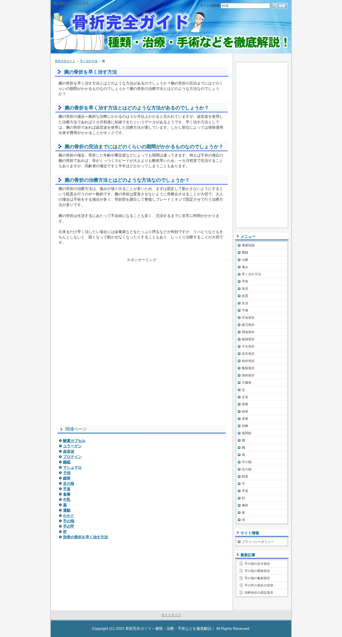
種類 (245, 252)
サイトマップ (171, 615)
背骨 (245, 419)
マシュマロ (72, 467)
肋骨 (245, 411)
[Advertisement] (141, 300)
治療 (245, 260)
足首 (245, 397)
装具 (245, 289)
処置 (245, 296)
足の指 (68, 483)
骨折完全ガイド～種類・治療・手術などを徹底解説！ (170, 628)
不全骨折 (248, 346)
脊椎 (245, 404)
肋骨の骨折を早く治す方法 (85, 537)
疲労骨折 (248, 325)
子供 (67, 473)
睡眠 (67, 462)
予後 (245, 310)
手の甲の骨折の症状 (258, 585)
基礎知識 (248, 245)
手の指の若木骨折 (257, 564)
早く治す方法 (89, 61)
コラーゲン (72, 446)
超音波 (68, 451)
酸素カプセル (74, 440)
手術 (245, 281)
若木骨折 (248, 354)
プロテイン (72, 457)
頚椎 (245, 426)
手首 (67, 489)
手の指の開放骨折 (257, 571)
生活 (245, 303)
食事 (67, 494)
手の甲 (68, 526)
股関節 (246, 433)
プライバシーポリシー (258, 542)
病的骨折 (248, 375)
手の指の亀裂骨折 (257, 578)
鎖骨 (67, 478)
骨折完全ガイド (65, 61)
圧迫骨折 (248, 317)
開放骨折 (248, 332)
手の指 (68, 521)
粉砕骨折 (248, 361)
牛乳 (67, 499)
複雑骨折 (248, 339)
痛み (245, 267)
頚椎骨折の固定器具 (258, 592)
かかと (68, 515)
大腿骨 (246, 382)
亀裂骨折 (248, 368)
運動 (67, 510)
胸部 (245, 505)
